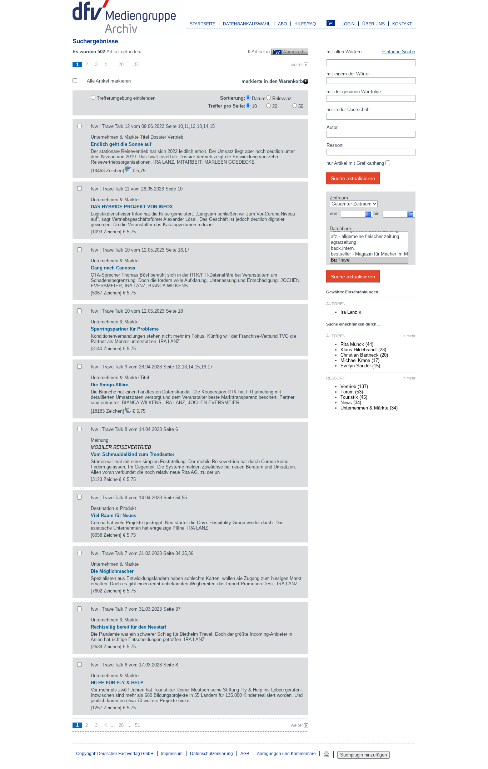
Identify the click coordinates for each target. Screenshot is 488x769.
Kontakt (402, 23)
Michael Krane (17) (359, 360)
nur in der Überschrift (348, 109)
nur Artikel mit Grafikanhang (355, 163)
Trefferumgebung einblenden (126, 98)
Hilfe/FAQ (305, 23)
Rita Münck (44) (356, 344)
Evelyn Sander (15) (360, 365)
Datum (258, 98)
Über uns (373, 23)
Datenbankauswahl (246, 23)
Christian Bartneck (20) (364, 355)
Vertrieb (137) (354, 386)
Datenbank (341, 228)
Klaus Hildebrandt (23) (363, 349)
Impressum (172, 753)
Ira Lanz (349, 312)
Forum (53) (351, 392)
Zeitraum (339, 197)
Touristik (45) (353, 397)
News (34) (350, 402)
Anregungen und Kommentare (286, 753)
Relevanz (282, 98)
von (333, 213)
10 (254, 106)
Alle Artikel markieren (109, 81)
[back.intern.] (369, 248)
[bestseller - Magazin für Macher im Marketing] (369, 254)
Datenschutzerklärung (211, 753)
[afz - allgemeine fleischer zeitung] (369, 237)
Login (348, 23)
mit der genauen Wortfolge (354, 91)
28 (121, 64)
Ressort (335, 145)
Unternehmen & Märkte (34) (369, 408)
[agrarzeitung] (369, 242)
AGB (244, 753)
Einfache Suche (398, 51)
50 (300, 106)
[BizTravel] (369, 260)
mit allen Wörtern (344, 51)
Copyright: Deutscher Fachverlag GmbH (115, 753)
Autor (332, 127)
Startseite (202, 23)
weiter (297, 64)
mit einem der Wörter (348, 73)
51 (137, 64)
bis (376, 213)
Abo (282, 23)
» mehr (409, 336)
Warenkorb (293, 51)
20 (274, 106)
